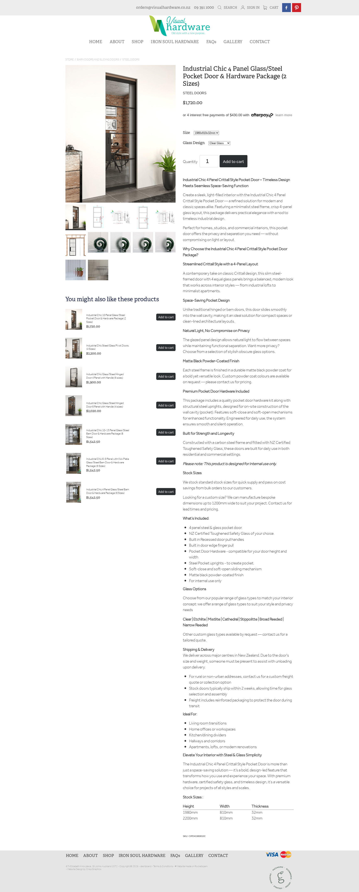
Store (69, 59)
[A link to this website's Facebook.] (286, 7)
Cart (273, 8)
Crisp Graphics (93, 869)
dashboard (145, 866)
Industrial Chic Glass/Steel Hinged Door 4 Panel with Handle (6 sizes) (105, 376)
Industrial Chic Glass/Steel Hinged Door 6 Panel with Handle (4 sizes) (105, 405)
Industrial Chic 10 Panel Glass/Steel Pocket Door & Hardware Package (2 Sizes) (106, 319)
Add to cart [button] (233, 161)
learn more (283, 115)
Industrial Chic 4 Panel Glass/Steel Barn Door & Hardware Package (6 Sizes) (107, 491)
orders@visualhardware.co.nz (163, 7)
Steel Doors (130, 59)
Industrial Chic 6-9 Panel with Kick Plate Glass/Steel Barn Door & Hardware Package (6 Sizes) (107, 462)
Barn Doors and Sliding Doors (98, 59)
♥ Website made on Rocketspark (191, 866)
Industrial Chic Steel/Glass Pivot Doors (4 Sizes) (107, 347)
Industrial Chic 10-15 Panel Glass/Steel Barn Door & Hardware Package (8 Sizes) (107, 434)
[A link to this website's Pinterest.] (296, 7)
